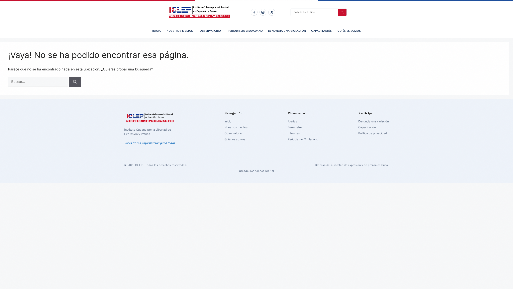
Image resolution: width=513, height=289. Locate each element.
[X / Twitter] (271, 12)
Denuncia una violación (287, 30)
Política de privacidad (372, 133)
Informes (294, 133)
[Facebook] (254, 12)
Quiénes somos (349, 30)
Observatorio (210, 30)
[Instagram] (263, 12)
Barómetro (295, 127)
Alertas (292, 121)
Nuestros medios (180, 30)
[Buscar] (75, 82)
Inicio (156, 30)
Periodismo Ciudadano (245, 30)
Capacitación (321, 30)
